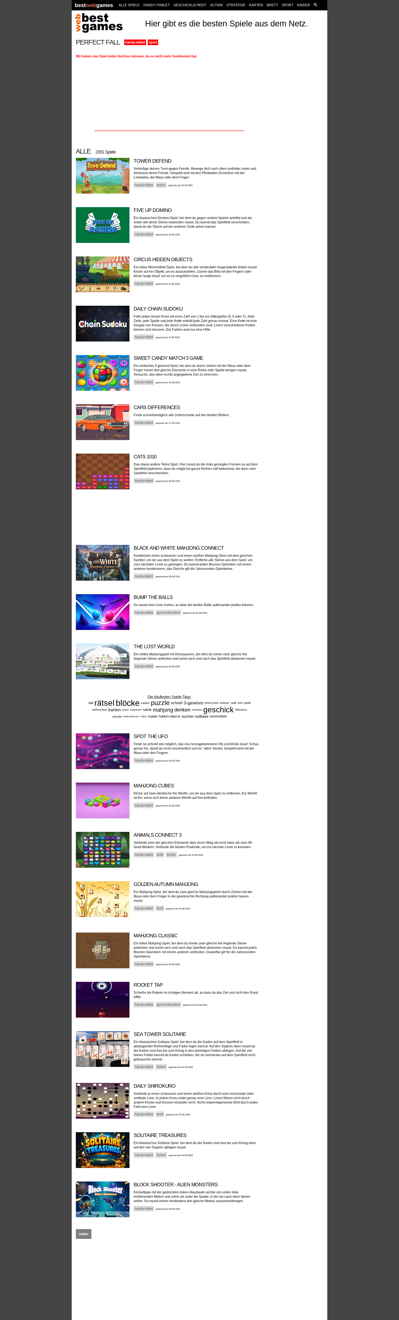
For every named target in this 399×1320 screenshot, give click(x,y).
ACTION (216, 5)
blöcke (128, 703)
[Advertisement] (295, 101)
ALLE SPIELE (129, 5)
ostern (143, 716)
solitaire (202, 716)
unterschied (211, 702)
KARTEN (256, 5)
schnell (176, 703)
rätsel (104, 702)
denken (182, 710)
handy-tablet (135, 42)
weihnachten (99, 709)
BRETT (272, 5)
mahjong (163, 710)
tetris (240, 702)
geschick (218, 709)
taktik (147, 710)
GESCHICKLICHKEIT (190, 5)
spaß (233, 702)
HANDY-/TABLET (156, 5)
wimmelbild (218, 716)
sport (153, 42)
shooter (117, 716)
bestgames (94, 5)
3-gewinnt (193, 702)
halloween (136, 709)
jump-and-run (131, 716)
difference (241, 709)
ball (91, 703)
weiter (83, 1234)
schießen (197, 709)
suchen (188, 716)
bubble (152, 716)
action (125, 709)
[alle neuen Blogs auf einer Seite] (315, 5)
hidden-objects (169, 716)
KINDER (303, 5)
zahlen (145, 703)
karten (114, 709)
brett (247, 703)
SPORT (287, 5)
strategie (224, 702)
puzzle (160, 702)
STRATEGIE (236, 5)
